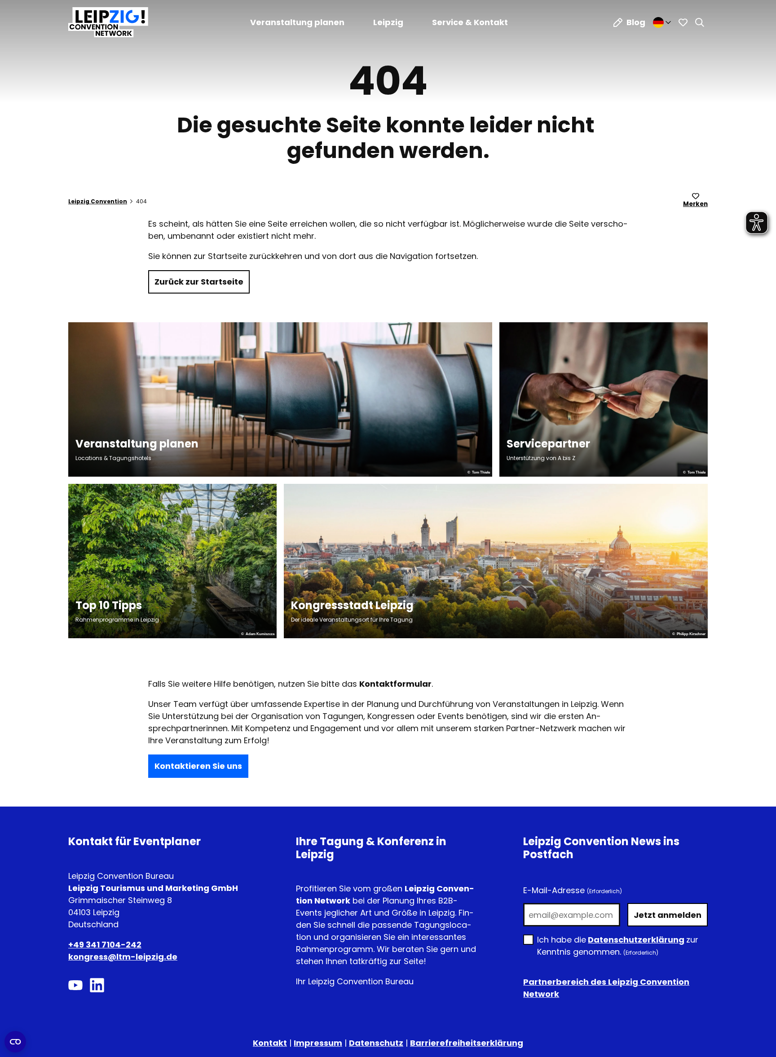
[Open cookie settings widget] (15, 1042)
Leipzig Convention (97, 201)
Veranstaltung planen (297, 22)
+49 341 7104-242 (104, 944)
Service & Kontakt (470, 22)
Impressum (318, 1042)
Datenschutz (376, 1042)
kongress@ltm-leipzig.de (122, 956)
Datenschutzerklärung (636, 939)
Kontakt (270, 1042)
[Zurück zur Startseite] (108, 22)
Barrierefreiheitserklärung (466, 1042)
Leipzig (388, 22)
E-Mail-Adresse (572, 890)
